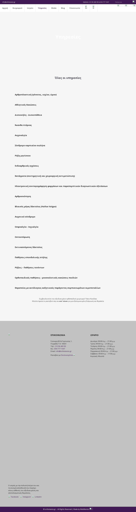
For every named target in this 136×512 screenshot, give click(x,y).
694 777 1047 (59, 349)
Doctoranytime (67, 355)
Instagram (27, 497)
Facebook (15, 497)
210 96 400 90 (60, 346)
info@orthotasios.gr (64, 351)
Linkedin (38, 497)
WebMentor (84, 509)
